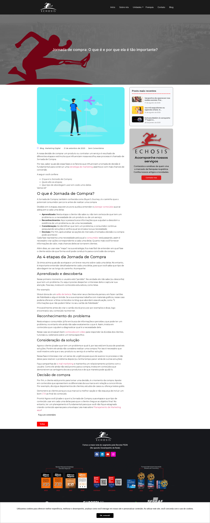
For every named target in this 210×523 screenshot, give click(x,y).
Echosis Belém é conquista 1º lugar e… (157, 119)
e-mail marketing (65, 364)
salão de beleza (63, 294)
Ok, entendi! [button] (105, 515)
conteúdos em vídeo (75, 332)
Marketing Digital (52, 148)
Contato (161, 7)
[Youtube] (107, 454)
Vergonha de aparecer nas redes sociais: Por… (157, 99)
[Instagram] (113, 454)
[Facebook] (96, 454)
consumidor (92, 238)
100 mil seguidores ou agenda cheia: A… (155, 109)
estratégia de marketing (81, 167)
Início (112, 7)
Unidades (137, 7)
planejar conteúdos (103, 207)
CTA (44, 394)
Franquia (149, 7)
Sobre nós (124, 7)
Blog (171, 7)
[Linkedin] (102, 454)
